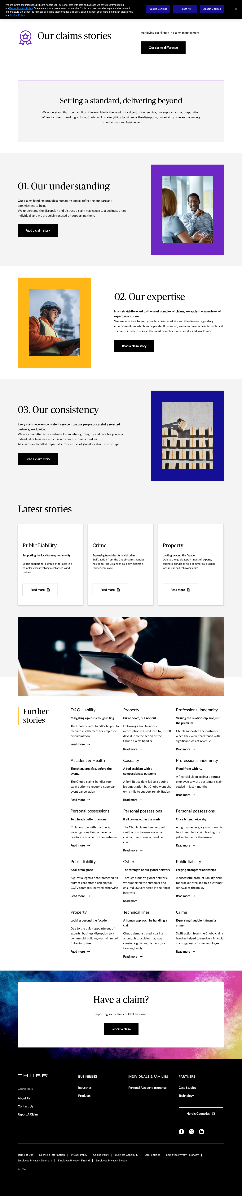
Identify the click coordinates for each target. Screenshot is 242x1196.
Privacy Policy (79, 1155)
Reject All (185, 9)
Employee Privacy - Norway (182, 1155)
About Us (24, 1098)
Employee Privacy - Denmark (35, 1160)
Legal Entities (152, 1155)
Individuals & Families (148, 1076)
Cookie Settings (158, 9)
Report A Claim (28, 1114)
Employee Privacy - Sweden (112, 1160)
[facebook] (181, 1132)
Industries (84, 1087)
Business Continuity (126, 1155)
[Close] (236, 9)
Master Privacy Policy (21, 8)
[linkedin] (201, 1132)
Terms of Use (25, 1155)
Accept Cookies (212, 9)
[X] (191, 1132)
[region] (121, 9)
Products (84, 1095)
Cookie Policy (101, 1155)
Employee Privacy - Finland (74, 1160)
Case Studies (187, 1087)
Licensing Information (52, 1155)
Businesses (88, 1076)
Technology (186, 1095)
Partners (187, 1076)
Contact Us (25, 1106)
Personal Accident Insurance (147, 1087)
